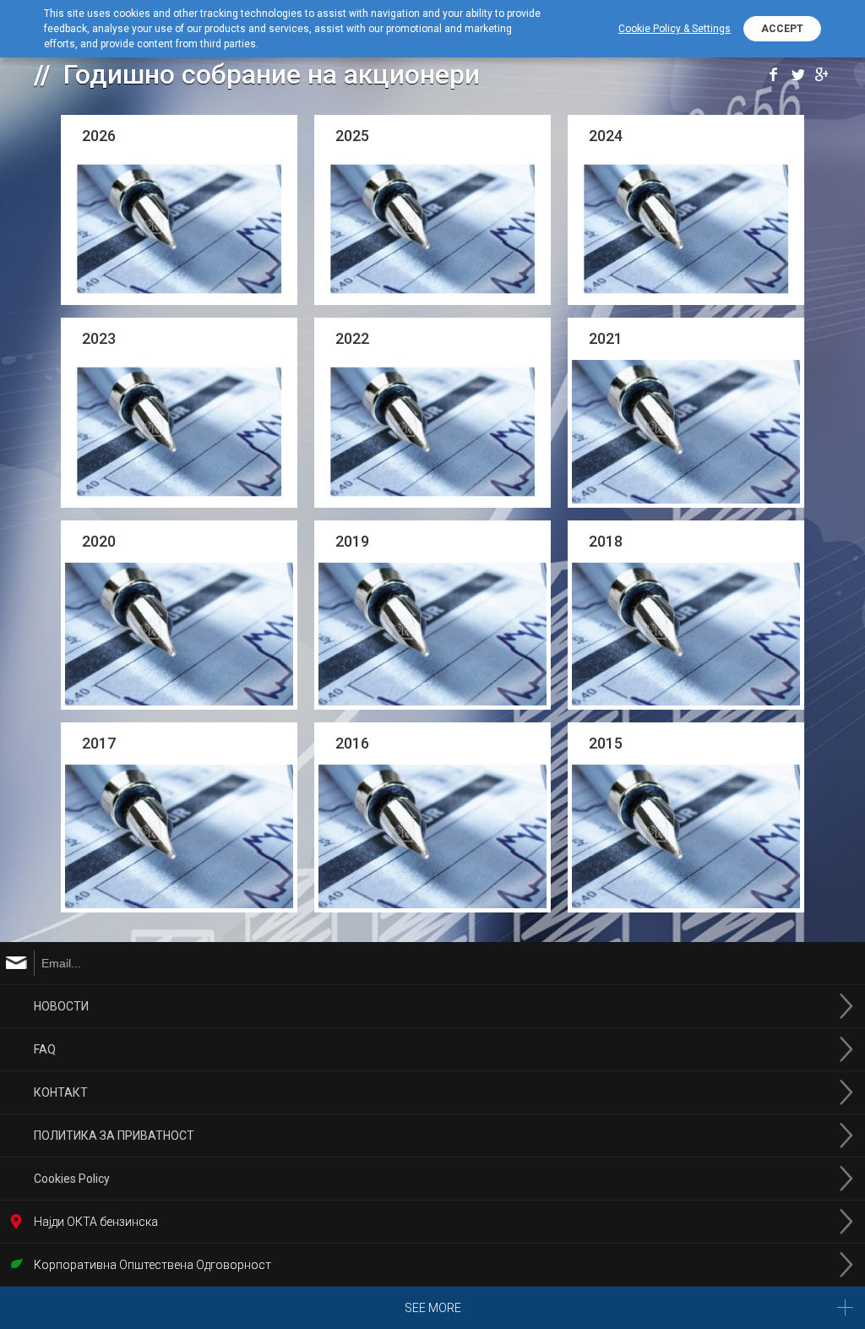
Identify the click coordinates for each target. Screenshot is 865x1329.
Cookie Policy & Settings (674, 29)
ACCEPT (782, 29)
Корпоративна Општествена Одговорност (152, 1265)
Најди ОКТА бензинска (96, 1221)
